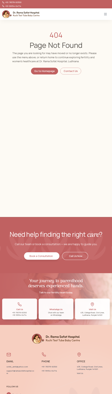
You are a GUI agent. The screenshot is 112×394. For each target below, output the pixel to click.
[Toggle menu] (105, 14)
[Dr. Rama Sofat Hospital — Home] (21, 14)
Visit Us (80, 373)
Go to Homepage (44, 71)
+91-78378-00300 (49, 367)
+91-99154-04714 (49, 371)
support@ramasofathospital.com (20, 372)
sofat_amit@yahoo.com (17, 367)
